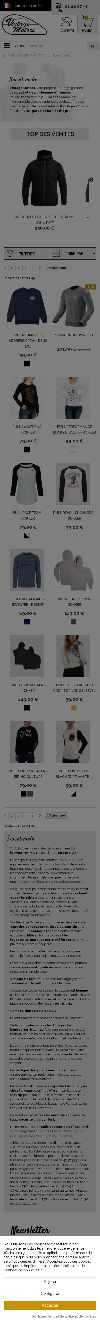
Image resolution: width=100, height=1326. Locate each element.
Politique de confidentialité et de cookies (64, 1316)
